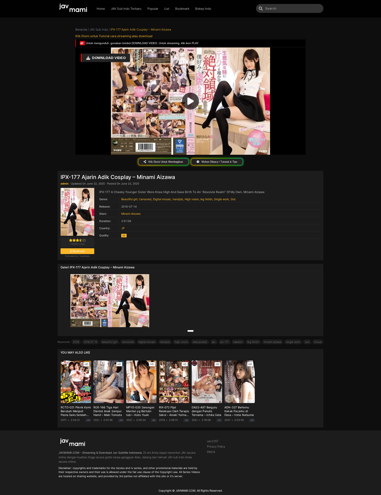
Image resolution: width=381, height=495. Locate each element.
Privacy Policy (216, 446)
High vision (192, 199)
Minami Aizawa (130, 213)
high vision (181, 341)
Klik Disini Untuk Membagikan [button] (165, 161)
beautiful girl (109, 341)
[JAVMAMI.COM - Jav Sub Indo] (74, 9)
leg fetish (206, 199)
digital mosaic (147, 341)
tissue (318, 341)
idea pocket (200, 341)
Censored (145, 199)
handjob (178, 199)
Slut (233, 199)
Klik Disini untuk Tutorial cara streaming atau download (113, 36)
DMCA (211, 451)
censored (128, 341)
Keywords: (64, 341)
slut (307, 341)
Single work (221, 199)
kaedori (237, 341)
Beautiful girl (129, 199)
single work (293, 341)
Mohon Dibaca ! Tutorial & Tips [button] (219, 161)
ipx (214, 341)
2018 (76, 341)
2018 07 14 (90, 341)
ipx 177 (224, 341)
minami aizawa (272, 341)
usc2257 (212, 441)
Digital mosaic (162, 199)
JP (123, 228)
